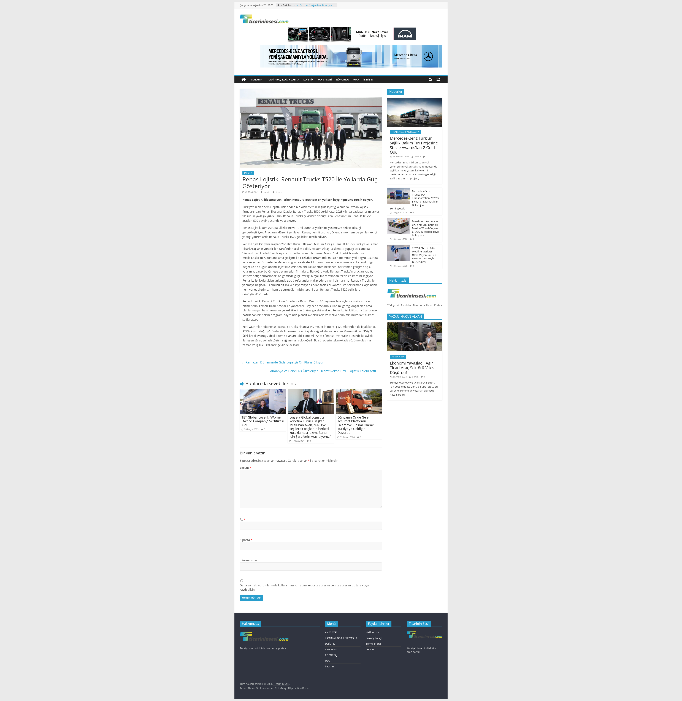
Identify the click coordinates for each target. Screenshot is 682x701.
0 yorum (279, 191)
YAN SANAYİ (325, 79)
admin (267, 191)
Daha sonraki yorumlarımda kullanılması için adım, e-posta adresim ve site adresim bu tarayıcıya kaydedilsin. (304, 587)
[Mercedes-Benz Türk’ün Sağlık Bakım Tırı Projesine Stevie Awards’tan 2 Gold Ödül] (414, 99)
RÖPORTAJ (342, 79)
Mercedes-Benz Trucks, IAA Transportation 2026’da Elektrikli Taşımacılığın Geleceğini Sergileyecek (415, 199)
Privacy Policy (374, 638)
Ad (243, 519)
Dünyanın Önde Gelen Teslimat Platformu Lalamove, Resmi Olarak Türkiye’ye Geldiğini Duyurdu (355, 425)
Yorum (245, 468)
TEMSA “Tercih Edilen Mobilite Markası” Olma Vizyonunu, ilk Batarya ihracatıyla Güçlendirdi (424, 255)
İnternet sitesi (249, 560)
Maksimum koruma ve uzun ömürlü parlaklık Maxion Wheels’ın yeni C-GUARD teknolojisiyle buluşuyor (425, 228)
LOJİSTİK (308, 79)
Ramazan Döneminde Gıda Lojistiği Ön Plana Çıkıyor (283, 362)
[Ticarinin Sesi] (244, 79)
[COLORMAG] (411, 288)
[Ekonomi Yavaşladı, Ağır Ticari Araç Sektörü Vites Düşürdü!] (414, 324)
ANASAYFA (256, 79)
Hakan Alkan (398, 356)
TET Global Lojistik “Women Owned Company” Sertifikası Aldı (263, 421)
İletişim (368, 79)
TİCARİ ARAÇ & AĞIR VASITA (282, 79)
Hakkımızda (373, 632)
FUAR (356, 79)
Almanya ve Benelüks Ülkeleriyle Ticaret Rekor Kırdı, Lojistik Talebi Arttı (325, 371)
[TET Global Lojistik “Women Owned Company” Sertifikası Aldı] (263, 391)
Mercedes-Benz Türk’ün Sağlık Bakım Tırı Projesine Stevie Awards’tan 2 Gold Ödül (414, 145)
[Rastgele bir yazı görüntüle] (438, 79)
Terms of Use (373, 643)
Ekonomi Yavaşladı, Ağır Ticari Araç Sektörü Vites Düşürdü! (412, 367)
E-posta (246, 540)
